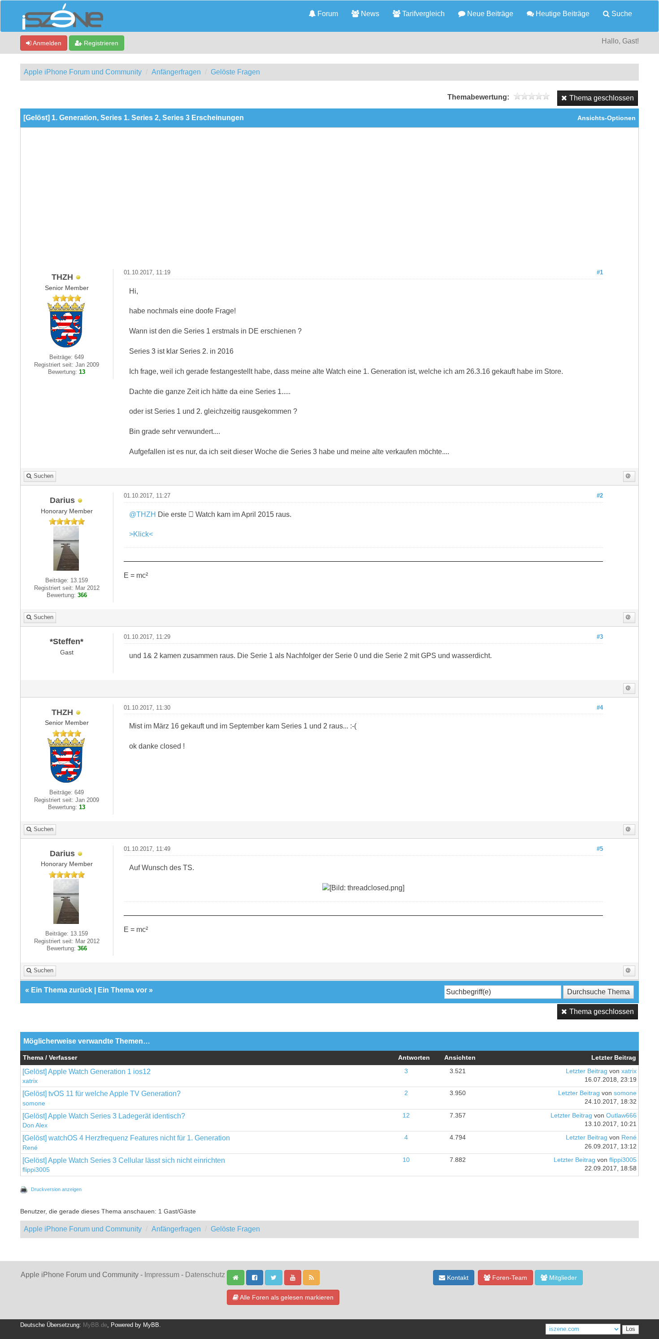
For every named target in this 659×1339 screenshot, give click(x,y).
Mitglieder (562, 1277)
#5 (600, 849)
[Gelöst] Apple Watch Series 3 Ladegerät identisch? (103, 1116)
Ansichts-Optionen (606, 118)
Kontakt (456, 1277)
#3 (600, 637)
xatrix (30, 1081)
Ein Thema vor (122, 990)
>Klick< (141, 534)
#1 (600, 272)
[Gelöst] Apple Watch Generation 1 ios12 (86, 1071)
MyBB (151, 1325)
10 (406, 1160)
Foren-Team (508, 1277)
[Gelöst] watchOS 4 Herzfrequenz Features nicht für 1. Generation (126, 1138)
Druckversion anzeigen (56, 1189)
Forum (327, 13)
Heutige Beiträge (562, 13)
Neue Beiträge (489, 13)
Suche (621, 13)
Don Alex (35, 1125)
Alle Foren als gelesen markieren (286, 1297)
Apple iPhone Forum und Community (83, 72)
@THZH (142, 514)
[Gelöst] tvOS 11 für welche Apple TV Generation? (101, 1093)
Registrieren (100, 43)
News (369, 13)
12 (406, 1115)
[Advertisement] (329, 201)
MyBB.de (95, 1325)
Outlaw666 (621, 1115)
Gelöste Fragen (235, 72)
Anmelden (46, 43)
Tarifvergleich (422, 13)
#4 (600, 708)
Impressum (161, 1274)
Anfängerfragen (176, 72)
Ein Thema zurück (61, 990)
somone (33, 1103)
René (30, 1147)
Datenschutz (205, 1274)
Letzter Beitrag (586, 1071)
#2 (600, 496)
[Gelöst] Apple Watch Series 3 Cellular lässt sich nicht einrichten (123, 1160)
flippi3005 (36, 1169)
